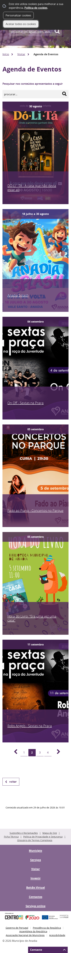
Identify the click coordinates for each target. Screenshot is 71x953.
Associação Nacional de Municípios (25, 935)
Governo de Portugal (17, 927)
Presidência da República (47, 927)
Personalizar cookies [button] (18, 15)
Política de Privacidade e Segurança (43, 836)
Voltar (13, 781)
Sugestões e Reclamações (24, 833)
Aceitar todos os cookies (21, 24)
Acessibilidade (57, 935)
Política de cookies (35, 8)
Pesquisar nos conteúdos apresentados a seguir (32, 84)
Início (5, 54)
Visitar (21, 54)
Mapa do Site (49, 833)
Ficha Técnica (11, 836)
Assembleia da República (33, 931)
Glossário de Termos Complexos (34, 840)
